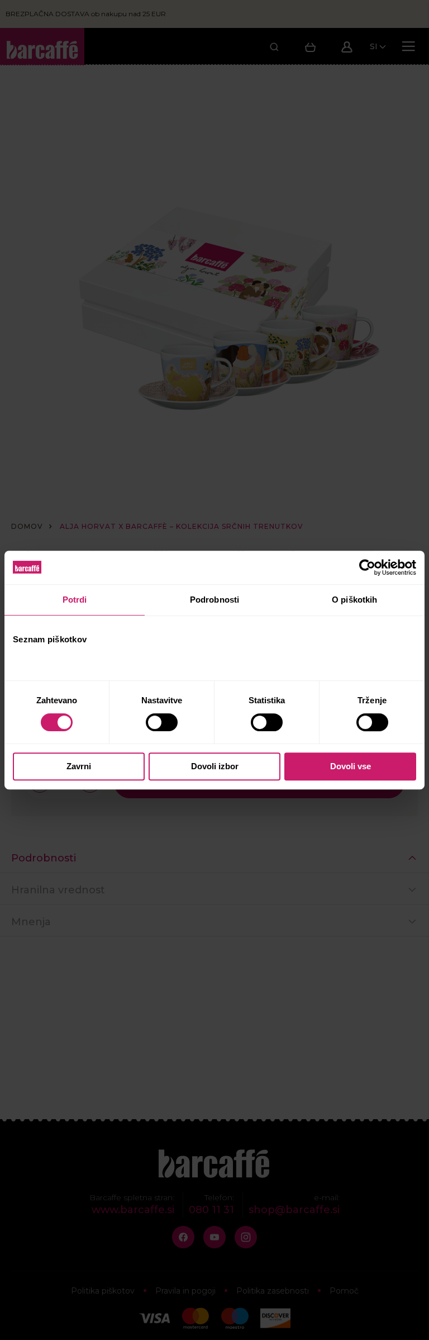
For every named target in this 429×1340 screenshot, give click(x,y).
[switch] (163, 722)
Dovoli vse (350, 766)
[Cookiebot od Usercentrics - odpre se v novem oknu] (367, 567)
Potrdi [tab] (75, 599)
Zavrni (78, 766)
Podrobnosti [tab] (214, 599)
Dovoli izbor (215, 766)
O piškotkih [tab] (354, 599)
